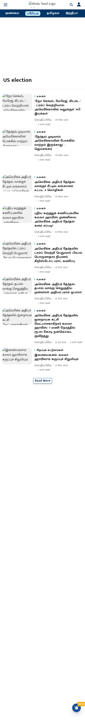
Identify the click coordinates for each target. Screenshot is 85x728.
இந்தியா (72, 13)
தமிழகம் (53, 13)
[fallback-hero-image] (18, 110)
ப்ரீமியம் (33, 14)
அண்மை (12, 13)
